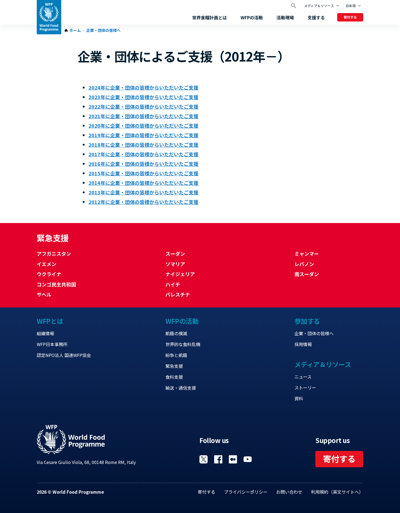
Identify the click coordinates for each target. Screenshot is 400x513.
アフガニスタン (54, 253)
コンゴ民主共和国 (56, 284)
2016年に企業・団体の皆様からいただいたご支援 (143, 163)
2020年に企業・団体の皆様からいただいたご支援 (143, 125)
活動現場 (285, 17)
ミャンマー (306, 253)
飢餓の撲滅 (176, 333)
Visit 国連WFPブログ (233, 459)
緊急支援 (174, 366)
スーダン (175, 253)
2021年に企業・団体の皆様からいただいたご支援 (143, 116)
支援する (316, 17)
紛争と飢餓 (176, 355)
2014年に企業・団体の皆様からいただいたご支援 (143, 182)
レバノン (304, 263)
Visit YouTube (248, 459)
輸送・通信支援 (180, 387)
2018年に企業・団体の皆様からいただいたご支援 (143, 144)
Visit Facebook (218, 459)
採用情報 (303, 344)
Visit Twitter (203, 459)
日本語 (351, 5)
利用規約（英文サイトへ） (337, 491)
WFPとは (50, 321)
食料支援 (174, 377)
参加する (307, 321)
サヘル (44, 294)
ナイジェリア (180, 273)
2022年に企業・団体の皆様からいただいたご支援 (143, 106)
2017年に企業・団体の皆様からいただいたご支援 (143, 154)
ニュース (303, 376)
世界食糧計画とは (209, 17)
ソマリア (175, 263)
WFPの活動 (252, 17)
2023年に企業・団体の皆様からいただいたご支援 (143, 96)
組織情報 (45, 333)
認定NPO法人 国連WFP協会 (64, 355)
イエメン (46, 263)
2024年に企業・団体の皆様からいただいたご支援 (143, 87)
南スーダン (306, 273)
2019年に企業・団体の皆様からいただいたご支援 (143, 135)
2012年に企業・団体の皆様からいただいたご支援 (143, 201)
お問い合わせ (289, 491)
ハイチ (172, 284)
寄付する (350, 17)
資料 (298, 398)
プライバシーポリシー (245, 491)
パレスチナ (177, 294)
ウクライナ (49, 273)
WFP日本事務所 (52, 344)
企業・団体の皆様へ (103, 30)
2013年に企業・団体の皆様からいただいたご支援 (143, 192)
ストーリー (305, 387)
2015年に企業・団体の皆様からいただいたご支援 (143, 173)
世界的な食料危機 (182, 344)
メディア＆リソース (319, 5)
